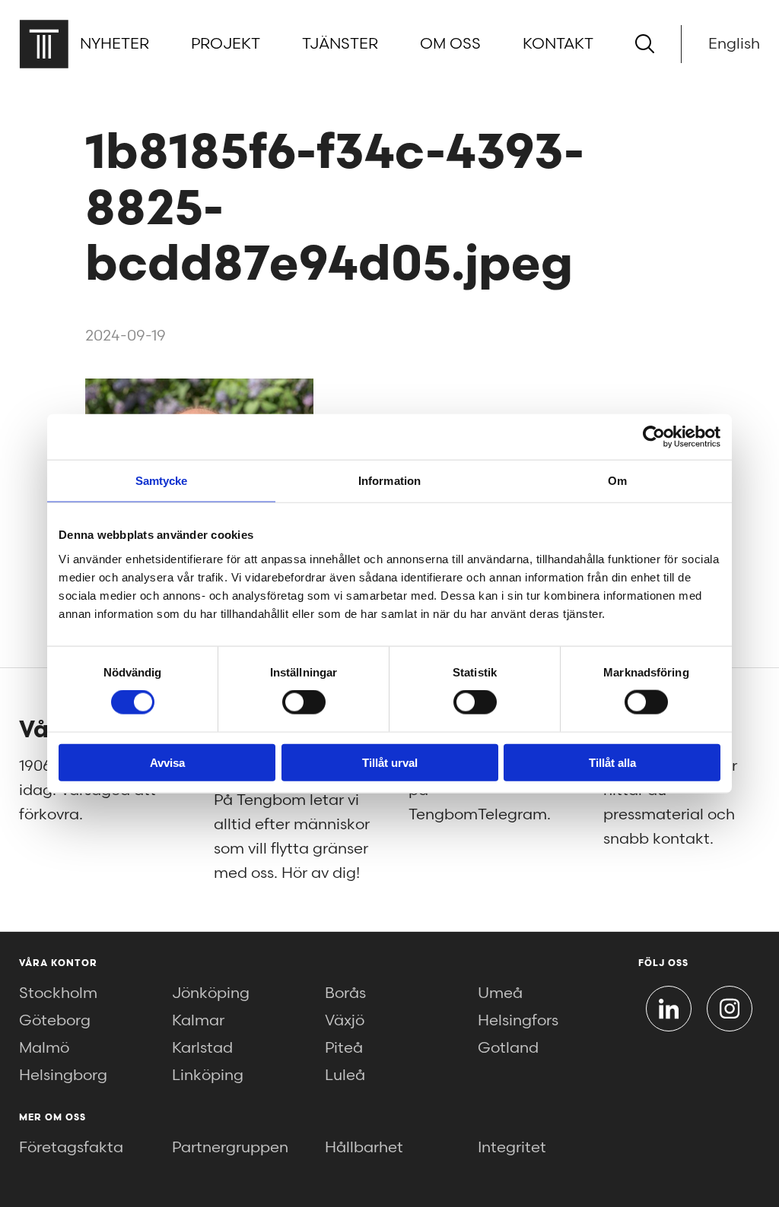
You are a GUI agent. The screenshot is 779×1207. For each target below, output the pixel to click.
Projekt (225, 44)
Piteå (344, 1048)
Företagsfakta (71, 1148)
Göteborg (55, 1021)
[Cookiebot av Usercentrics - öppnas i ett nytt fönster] (653, 437)
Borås (345, 993)
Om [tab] (617, 480)
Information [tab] (389, 480)
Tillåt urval (390, 762)
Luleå (345, 1075)
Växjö (344, 1021)
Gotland (508, 1048)
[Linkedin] (669, 1008)
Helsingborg (63, 1075)
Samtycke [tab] (161, 480)
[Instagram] (729, 1008)
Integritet (512, 1148)
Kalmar (198, 1021)
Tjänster (340, 44)
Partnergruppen (230, 1148)
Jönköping (211, 993)
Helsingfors (518, 1021)
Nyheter (114, 44)
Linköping (207, 1075)
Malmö (44, 1048)
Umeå (500, 993)
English (734, 44)
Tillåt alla (612, 762)
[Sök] (644, 43)
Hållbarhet (364, 1148)
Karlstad (202, 1048)
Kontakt (558, 44)
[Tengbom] (43, 43)
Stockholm (58, 993)
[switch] (304, 702)
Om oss (450, 44)
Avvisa (167, 762)
